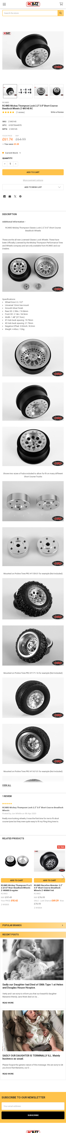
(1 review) (20, 112)
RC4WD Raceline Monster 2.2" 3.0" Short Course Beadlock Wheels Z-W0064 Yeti (48, 888)
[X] (15, 196)
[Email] (10, 196)
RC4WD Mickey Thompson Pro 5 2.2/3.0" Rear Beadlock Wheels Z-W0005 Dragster (16, 888)
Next (63, 877)
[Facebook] (4, 196)
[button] (33, 187)
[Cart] (62, 4)
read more (8, 1003)
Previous (3, 877)
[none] (33, 50)
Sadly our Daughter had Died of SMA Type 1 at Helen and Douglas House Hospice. (32, 986)
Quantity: (7, 158)
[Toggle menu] (4, 4)
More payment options (33, 180)
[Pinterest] (20, 196)
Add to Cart (16, 880)
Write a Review (57, 112)
